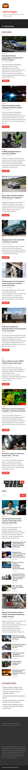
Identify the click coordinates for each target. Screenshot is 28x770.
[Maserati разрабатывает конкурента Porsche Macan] (14, 94)
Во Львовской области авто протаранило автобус (19, 646)
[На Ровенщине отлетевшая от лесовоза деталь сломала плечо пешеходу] (14, 270)
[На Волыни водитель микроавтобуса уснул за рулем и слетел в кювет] (14, 316)
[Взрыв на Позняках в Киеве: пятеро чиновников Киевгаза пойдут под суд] (14, 609)
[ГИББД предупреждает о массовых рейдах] (14, 140)
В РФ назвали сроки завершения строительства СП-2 (18, 654)
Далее (20, 485)
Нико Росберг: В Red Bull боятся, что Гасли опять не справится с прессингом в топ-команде (18, 577)
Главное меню (9, 26)
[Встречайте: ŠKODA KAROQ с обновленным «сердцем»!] (14, 184)
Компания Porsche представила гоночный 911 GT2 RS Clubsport (12, 58)
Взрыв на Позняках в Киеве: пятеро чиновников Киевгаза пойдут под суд (13, 614)
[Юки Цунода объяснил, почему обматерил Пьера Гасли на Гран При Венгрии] (6, 547)
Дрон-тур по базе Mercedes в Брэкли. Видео (18, 587)
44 (14, 485)
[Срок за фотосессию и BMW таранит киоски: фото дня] (14, 357)
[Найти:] (14, 495)
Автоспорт (4, 516)
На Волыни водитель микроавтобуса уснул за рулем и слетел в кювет (14, 329)
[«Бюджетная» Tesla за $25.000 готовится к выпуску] (14, 228)
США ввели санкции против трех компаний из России (19, 637)
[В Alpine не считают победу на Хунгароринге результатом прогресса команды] (6, 567)
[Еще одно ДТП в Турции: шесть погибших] (6, 666)
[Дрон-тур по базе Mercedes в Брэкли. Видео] (6, 591)
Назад (7, 482)
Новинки (4, 53)
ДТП (3, 279)
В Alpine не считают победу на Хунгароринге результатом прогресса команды (18, 565)
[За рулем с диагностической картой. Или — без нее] (14, 443)
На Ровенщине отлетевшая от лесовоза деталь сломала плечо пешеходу (13, 283)
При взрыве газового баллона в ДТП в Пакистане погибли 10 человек (18, 672)
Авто (3, 193)
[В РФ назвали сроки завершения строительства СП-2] (6, 658)
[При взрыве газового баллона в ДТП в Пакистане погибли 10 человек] (6, 675)
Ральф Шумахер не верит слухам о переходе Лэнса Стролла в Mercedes (12, 521)
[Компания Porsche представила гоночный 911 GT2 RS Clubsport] (14, 44)
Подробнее (5, 80)
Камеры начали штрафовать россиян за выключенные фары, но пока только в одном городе (13, 706)
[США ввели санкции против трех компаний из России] (6, 641)
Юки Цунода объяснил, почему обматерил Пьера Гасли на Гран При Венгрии (19, 544)
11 (7, 485)
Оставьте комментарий (7, 61)
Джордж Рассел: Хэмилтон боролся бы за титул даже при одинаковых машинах (19, 555)
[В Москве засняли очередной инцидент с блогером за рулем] (14, 397)
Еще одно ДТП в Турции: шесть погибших (17, 663)
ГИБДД (3, 406)
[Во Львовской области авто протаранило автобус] (6, 649)
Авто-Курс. (10, 11)
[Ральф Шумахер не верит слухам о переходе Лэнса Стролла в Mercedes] (14, 515)
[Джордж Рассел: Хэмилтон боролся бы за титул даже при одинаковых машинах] (6, 557)
